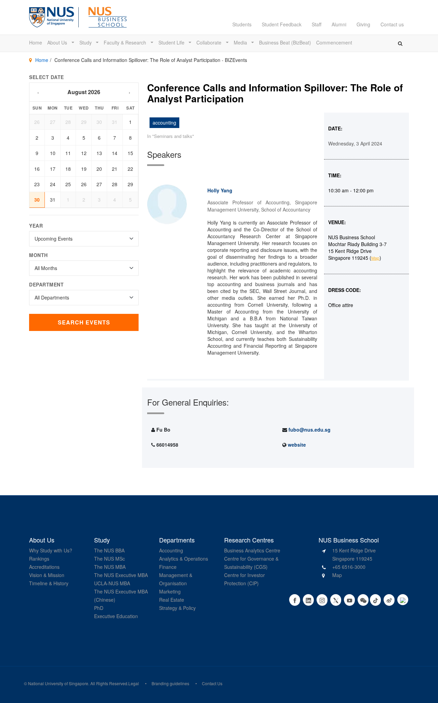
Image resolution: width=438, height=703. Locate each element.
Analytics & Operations (183, 558)
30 (99, 121)
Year (36, 225)
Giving (363, 24)
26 (37, 121)
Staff (316, 24)
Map (375, 258)
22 (130, 168)
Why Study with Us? (50, 550)
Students (242, 24)
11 (68, 153)
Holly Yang (219, 190)
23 (37, 184)
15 (130, 153)
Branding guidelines (170, 683)
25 (68, 184)
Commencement (334, 42)
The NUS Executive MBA (121, 575)
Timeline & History (48, 583)
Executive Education (116, 616)
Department (46, 284)
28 (68, 121)
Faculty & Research (125, 42)
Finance (168, 566)
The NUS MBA (110, 566)
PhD (98, 607)
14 (114, 153)
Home (35, 42)
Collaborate (209, 42)
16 (37, 168)
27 (52, 121)
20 (99, 168)
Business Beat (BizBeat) (285, 42)
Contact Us (212, 683)
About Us (57, 42)
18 (68, 168)
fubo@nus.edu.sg (309, 429)
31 (114, 121)
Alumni (339, 24)
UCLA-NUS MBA (112, 583)
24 (52, 184)
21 (114, 168)
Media (241, 42)
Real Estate (171, 599)
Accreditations (44, 566)
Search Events (84, 322)
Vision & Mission (46, 575)
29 (84, 121)
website (297, 444)
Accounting (171, 550)
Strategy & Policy (177, 607)
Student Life (172, 42)
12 (84, 153)
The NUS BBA (109, 550)
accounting (164, 122)
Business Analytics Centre (252, 550)
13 (99, 153)
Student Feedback (281, 24)
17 (52, 168)
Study (86, 42)
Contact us (392, 24)
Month (38, 255)
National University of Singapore (58, 683)
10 (52, 153)
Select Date (46, 77)
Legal (133, 683)
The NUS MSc (109, 558)
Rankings (39, 558)
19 (84, 168)
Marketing (170, 591)
